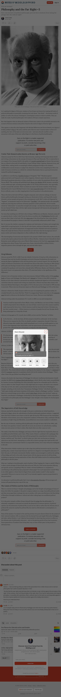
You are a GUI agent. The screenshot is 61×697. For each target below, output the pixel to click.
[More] (43, 361)
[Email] (30, 361)
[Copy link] (17, 361)
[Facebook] (23, 361)
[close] (45, 331)
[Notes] (37, 361)
